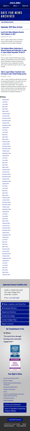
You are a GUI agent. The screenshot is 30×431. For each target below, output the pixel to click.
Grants (5, 392)
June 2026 (5, 104)
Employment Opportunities (10, 387)
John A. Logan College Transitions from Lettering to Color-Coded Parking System (13, 73)
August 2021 (5, 237)
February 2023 (6, 197)
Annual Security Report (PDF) (11, 378)
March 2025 (5, 139)
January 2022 (5, 225)
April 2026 (5, 109)
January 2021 (5, 251)
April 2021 (5, 244)
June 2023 (5, 188)
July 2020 (4, 263)
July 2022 (4, 214)
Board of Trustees (8, 380)
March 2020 (5, 272)
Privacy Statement (21, 426)
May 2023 (4, 190)
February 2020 (6, 274)
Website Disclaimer (9, 426)
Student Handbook (8, 400)
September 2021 (6, 235)
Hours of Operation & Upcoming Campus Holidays (15, 409)
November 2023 (6, 176)
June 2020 (5, 265)
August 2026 (5, 99)
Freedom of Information (9, 389)
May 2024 (4, 162)
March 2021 (5, 246)
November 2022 (6, 204)
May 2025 (4, 134)
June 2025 (5, 132)
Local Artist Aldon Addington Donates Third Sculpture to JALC (12, 33)
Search (5, 6)
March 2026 (5, 111)
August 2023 (5, 183)
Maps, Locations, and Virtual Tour (14, 304)
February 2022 (6, 223)
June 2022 (5, 216)
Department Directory (9, 312)
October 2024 (5, 151)
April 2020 (5, 270)
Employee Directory (10, 308)
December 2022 (6, 202)
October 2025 (5, 123)
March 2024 (5, 167)
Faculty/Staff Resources (15, 420)
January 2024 (5, 172)
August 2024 (5, 155)
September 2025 (6, 125)
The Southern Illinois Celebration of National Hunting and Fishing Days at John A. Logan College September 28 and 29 (14, 50)
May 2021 (4, 242)
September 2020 (6, 258)
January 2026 (5, 116)
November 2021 (6, 230)
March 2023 (5, 195)
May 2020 (4, 267)
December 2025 (6, 118)
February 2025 (6, 141)
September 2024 (6, 153)
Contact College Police (9, 320)
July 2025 (4, 130)
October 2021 (5, 232)
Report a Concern (8, 324)
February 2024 (6, 169)
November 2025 (6, 120)
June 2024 (5, 160)
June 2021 (5, 239)
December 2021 (6, 228)
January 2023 (5, 200)
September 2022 (6, 209)
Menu (15, 6)
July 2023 (4, 186)
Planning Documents (8, 398)
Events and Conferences (13, 405)
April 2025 (5, 137)
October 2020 (5, 256)
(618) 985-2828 (14, 298)
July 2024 (4, 158)
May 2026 (4, 106)
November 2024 (6, 148)
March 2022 (5, 221)
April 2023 (5, 193)
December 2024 (6, 146)
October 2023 (5, 179)
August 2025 (5, 127)
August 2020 (5, 260)
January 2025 (5, 144)
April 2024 (5, 165)
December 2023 (6, 174)
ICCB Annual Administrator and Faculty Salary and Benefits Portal (13, 395)
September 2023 (6, 181)
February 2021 (6, 249)
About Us (25, 6)
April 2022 (5, 218)
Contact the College (8, 316)
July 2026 (4, 102)
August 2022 (5, 211)
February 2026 (6, 113)
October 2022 (5, 207)
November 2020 (6, 253)
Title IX (24, 424)
